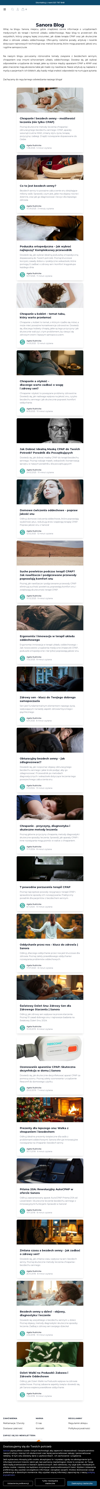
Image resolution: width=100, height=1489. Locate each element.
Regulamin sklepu (78, 1423)
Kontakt (40, 1428)
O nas (39, 1423)
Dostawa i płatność (13, 1428)
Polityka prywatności (79, 1428)
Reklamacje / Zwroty (13, 1423)
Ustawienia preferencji (18, 1483)
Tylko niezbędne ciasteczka (50, 1482)
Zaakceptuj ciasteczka (81, 1483)
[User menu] (17, 9)
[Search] (12, 9)
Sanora (6, 1450)
